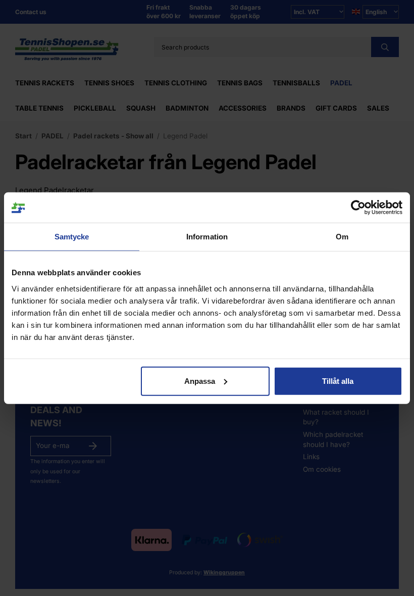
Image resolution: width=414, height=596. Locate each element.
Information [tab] (207, 236)
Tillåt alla (337, 380)
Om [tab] (342, 236)
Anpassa (199, 380)
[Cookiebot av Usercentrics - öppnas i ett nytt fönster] (358, 207)
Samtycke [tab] (72, 236)
